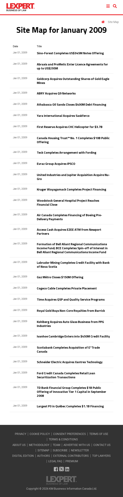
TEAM (56, 445)
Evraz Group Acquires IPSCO (56, 163)
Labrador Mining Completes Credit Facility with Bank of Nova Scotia (73, 264)
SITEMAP (43, 450)
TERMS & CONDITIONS (63, 439)
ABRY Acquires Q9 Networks (56, 93)
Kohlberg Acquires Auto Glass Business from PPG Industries (70, 323)
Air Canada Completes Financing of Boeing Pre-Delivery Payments (69, 217)
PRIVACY (20, 434)
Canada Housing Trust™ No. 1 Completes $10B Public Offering (73, 139)
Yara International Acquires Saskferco (63, 115)
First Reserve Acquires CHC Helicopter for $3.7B (69, 126)
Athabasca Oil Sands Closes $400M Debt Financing (71, 104)
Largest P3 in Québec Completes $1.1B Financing (70, 406)
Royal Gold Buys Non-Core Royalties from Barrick (71, 310)
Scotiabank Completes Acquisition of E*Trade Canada (68, 349)
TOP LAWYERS (101, 455)
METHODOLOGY (39, 445)
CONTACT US (102, 445)
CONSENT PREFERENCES (69, 434)
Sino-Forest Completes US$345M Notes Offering (70, 53)
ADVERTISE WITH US (77, 445)
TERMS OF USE (98, 434)
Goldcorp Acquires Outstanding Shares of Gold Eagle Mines (73, 80)
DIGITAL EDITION (23, 455)
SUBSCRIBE (60, 450)
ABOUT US (19, 445)
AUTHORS (43, 455)
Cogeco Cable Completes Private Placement (67, 288)
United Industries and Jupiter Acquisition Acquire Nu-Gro (73, 176)
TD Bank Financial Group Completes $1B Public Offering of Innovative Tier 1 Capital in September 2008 (71, 391)
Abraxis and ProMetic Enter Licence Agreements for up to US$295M (72, 66)
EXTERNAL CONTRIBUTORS (71, 455)
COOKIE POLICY (40, 434)
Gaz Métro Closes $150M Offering (60, 277)
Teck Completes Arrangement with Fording (66, 152)
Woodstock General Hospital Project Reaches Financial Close (68, 202)
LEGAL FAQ (55, 461)
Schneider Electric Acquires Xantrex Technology (69, 361)
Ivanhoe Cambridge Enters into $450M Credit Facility (73, 336)
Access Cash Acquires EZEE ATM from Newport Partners (69, 231)
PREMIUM (72, 461)
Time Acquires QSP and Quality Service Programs (71, 299)
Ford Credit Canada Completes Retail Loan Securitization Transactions (66, 375)
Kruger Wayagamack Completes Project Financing (71, 189)
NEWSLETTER (80, 450)
